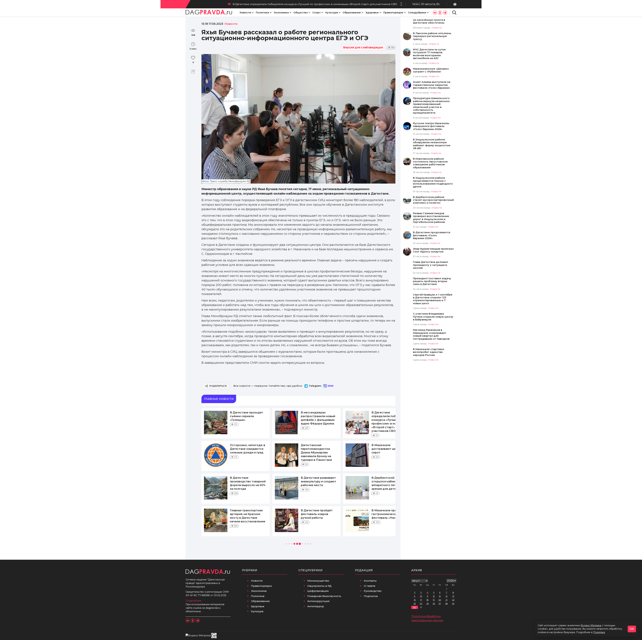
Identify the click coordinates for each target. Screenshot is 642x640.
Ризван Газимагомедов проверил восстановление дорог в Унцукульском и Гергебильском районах (431, 218)
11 (427, 596)
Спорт (316, 12)
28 (446, 603)
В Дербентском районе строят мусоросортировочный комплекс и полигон (433, 200)
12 (434, 596)
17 (421, 600)
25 (427, 603)
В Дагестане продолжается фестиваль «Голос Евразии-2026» (431, 235)
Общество (300, 12)
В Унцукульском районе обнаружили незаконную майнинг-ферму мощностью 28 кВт (431, 144)
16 (415, 600)
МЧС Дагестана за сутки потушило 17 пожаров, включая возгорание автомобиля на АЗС (429, 54)
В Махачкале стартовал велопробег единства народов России (428, 352)
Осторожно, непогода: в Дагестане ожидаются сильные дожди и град (247, 449)
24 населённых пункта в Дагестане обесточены (429, 21)
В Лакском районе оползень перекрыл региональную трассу (432, 36)
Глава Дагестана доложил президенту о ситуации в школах (430, 265)
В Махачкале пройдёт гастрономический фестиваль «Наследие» (388, 514)
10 (421, 596)
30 (414, 607)
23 (414, 603)
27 (440, 603)
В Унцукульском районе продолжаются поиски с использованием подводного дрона (433, 182)
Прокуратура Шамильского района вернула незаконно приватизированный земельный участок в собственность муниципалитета (431, 105)
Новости (245, 12)
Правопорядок (393, 12)
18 (427, 600)
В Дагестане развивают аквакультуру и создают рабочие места (318, 481)
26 (434, 603)
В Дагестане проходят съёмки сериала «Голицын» (246, 416)
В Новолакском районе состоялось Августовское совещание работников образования (430, 163)
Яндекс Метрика (591, 625)
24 (421, 603)
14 (447, 596)
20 (439, 600)
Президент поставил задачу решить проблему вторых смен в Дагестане (432, 281)
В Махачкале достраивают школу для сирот (389, 449)
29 (453, 603)
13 (440, 596)
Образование (352, 12)
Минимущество (318, 580)
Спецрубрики (417, 12)
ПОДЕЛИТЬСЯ (218, 386)
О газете (369, 585)
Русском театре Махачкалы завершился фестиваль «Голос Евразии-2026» (431, 126)
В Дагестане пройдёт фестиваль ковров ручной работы (317, 514)
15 (453, 596)
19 (434, 600)
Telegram (315, 385)
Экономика (281, 12)
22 (453, 600)
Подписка (371, 596)
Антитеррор (315, 606)
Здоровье (372, 12)
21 (446, 600)
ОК (632, 628)
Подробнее (193, 600)
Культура (331, 12)
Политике (599, 632)
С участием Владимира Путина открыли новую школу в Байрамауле (433, 316)
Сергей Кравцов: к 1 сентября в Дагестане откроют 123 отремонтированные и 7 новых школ (432, 299)
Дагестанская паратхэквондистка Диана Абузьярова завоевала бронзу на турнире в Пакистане (316, 452)
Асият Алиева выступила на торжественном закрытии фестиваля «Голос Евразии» (431, 85)
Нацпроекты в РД (319, 585)
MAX (331, 385)
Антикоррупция (318, 601)
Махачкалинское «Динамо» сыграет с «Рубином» (431, 70)
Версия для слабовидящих (363, 47)
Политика (262, 12)
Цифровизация (318, 590)
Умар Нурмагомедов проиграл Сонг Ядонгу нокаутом (433, 250)
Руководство (373, 590)
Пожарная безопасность (324, 596)
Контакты (370, 580)
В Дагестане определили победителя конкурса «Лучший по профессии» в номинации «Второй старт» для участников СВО (315, 4)
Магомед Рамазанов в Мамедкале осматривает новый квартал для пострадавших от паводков (431, 334)
